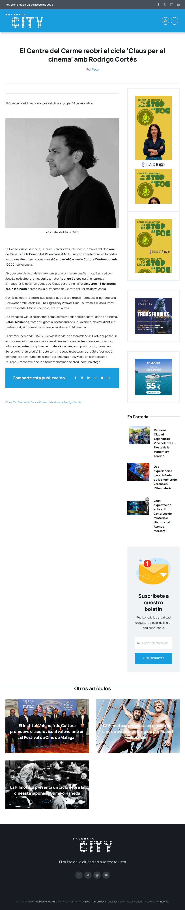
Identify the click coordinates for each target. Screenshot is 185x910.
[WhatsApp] (95, 378)
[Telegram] (101, 378)
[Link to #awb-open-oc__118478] (165, 21)
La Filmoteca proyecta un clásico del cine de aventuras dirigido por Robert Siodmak (138, 731)
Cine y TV (10, 402)
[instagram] (171, 4)
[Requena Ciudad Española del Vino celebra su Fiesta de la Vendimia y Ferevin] (139, 429)
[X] (82, 378)
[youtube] (178, 4)
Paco (95, 69)
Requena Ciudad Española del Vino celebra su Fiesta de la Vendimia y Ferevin (164, 443)
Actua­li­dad (41, 746)
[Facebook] (75, 378)
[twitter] (165, 4)
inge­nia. (164, 901)
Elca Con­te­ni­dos (95, 901)
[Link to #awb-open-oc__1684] (174, 21)
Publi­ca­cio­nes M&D (46, 901)
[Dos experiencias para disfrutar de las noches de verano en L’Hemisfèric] (138, 465)
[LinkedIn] (89, 378)
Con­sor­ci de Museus (51, 402)
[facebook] (158, 4)
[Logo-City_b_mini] (24, 15)
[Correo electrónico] (108, 378)
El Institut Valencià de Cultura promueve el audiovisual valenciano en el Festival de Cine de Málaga (47, 731)
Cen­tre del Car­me (28, 402)
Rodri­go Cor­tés (72, 402)
